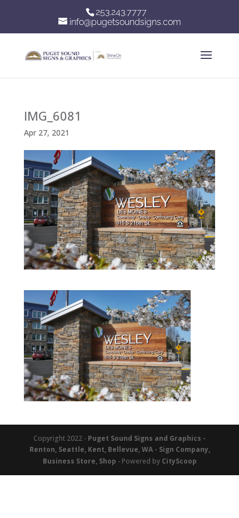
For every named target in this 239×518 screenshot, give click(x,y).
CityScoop (179, 461)
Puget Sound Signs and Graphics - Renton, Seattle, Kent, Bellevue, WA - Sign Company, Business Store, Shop (119, 450)
